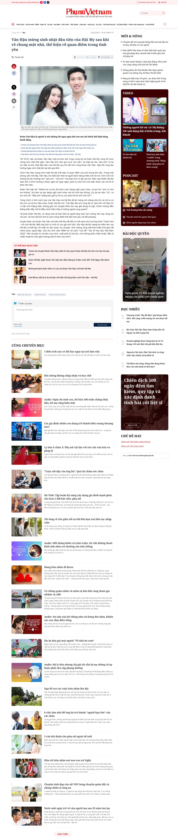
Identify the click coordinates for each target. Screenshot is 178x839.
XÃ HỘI (49, 24)
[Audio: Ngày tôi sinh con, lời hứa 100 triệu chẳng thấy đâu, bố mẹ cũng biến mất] (27, 407)
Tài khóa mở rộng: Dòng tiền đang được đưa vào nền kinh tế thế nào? (145, 365)
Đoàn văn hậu (40, 295)
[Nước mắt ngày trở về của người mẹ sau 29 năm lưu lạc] (27, 816)
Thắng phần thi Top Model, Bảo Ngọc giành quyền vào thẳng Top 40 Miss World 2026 (143, 71)
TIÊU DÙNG (74, 24)
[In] (14, 100)
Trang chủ (16, 33)
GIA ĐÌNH (57, 24)
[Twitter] (14, 87)
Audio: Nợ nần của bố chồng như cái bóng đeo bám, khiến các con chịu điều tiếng (78, 618)
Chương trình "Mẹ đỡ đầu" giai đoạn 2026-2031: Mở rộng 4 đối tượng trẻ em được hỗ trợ (146, 318)
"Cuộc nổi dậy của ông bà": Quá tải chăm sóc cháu (73, 471)
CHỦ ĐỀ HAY (131, 436)
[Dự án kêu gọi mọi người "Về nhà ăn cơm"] (27, 648)
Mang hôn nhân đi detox (58, 567)
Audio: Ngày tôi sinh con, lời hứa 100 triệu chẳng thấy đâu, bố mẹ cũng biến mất (76, 401)
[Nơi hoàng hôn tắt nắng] (144, 193)
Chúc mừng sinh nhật (57, 295)
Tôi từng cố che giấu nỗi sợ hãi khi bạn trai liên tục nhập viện (78, 521)
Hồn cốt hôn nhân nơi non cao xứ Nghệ (67, 760)
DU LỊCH (99, 24)
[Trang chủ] (14, 24)
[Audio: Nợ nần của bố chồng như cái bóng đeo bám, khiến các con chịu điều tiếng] (27, 624)
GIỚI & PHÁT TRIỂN (32, 24)
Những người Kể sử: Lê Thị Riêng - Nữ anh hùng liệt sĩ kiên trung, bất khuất (144, 131)
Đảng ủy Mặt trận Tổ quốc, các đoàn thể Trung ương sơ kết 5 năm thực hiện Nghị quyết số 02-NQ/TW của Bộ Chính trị (144, 81)
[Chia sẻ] (14, 94)
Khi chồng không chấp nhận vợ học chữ (67, 375)
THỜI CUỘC (20, 24)
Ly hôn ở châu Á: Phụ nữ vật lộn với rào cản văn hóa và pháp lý (77, 449)
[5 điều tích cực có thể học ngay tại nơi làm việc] (27, 359)
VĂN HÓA (82, 24)
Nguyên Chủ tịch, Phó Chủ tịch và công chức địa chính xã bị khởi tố (145, 354)
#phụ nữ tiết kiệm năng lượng (135, 441)
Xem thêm (62, 834)
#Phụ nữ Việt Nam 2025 (132, 446)
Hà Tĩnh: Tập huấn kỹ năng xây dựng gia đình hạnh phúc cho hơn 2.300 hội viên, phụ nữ (78, 497)
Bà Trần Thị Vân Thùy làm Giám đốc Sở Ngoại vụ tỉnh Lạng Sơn (145, 331)
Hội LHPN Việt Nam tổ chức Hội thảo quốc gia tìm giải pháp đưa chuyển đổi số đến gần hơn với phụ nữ (144, 53)
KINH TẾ (43, 24)
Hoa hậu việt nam (25, 295)
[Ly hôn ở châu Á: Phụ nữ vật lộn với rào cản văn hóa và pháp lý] (27, 455)
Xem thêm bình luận (21, 333)
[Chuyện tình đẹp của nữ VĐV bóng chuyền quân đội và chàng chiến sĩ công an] (27, 792)
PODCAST (130, 175)
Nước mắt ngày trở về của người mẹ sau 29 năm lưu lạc (77, 808)
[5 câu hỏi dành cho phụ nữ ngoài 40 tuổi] (27, 744)
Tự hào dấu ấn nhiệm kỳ (130, 156)
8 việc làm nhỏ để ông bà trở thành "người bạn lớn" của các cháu (77, 714)
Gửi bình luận (102, 325)
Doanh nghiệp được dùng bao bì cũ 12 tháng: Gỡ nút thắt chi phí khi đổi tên (144, 342)
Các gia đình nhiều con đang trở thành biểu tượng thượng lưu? (78, 425)
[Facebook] (44, 2)
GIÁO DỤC (91, 24)
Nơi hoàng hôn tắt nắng (139, 210)
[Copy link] (14, 107)
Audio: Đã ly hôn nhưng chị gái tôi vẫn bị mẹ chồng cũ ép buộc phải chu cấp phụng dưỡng (78, 666)
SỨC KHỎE (65, 24)
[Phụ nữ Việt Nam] (89, 13)
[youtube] (41, 2)
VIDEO (128, 93)
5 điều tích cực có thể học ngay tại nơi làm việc (72, 351)
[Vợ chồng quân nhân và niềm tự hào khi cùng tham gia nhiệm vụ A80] (27, 598)
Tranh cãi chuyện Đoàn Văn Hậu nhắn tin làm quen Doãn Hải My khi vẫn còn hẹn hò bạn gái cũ (58, 145)
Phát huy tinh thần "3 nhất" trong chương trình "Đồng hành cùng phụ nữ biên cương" (156, 160)
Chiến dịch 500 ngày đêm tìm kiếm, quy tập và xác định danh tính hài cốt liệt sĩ (143, 391)
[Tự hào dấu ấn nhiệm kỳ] (133, 145)
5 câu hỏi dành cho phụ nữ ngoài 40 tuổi (68, 736)
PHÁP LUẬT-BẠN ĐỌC (136, 24)
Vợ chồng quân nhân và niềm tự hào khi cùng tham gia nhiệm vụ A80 (77, 592)
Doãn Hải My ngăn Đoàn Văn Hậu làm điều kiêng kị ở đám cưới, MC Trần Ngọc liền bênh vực (57, 148)
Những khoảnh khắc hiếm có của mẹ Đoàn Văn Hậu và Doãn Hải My (48, 151)
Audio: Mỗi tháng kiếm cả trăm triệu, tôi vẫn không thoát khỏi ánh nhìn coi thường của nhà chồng (78, 544)
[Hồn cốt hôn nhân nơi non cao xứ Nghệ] (27, 768)
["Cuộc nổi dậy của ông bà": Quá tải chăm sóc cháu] (27, 479)
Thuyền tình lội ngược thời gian (141, 217)
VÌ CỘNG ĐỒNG (122, 24)
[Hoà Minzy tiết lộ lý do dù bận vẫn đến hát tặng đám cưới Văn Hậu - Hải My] (20, 279)
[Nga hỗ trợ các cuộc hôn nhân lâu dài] (27, 696)
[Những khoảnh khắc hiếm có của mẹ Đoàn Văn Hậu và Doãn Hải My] (20, 271)
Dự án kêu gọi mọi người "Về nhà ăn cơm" (69, 640)
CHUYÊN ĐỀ (150, 24)
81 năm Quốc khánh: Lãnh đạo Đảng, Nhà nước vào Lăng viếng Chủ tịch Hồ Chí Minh (145, 63)
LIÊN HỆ (163, 2)
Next (166, 270)
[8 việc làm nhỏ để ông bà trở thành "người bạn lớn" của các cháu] (27, 720)
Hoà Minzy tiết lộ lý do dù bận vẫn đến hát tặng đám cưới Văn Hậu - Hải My (51, 154)
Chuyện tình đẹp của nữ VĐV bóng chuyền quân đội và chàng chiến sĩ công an (76, 786)
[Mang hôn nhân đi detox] (27, 574)
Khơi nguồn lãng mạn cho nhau (141, 222)
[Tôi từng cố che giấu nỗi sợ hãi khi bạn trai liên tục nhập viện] (27, 527)
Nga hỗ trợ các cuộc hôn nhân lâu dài (66, 688)
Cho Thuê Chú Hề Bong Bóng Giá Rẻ (141, 455)
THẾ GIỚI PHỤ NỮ (109, 24)
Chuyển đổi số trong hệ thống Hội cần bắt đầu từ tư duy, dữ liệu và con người (145, 43)
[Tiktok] (48, 2)
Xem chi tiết (132, 425)
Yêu (23, 33)
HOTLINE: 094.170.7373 (147, 2)
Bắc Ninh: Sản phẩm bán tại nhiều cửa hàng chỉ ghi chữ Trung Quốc (144, 293)
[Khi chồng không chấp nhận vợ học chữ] (27, 383)
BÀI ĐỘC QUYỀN (136, 233)
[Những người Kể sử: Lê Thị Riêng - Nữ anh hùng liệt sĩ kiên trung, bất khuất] (144, 111)
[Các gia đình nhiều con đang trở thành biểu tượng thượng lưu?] (27, 431)
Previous (123, 270)
